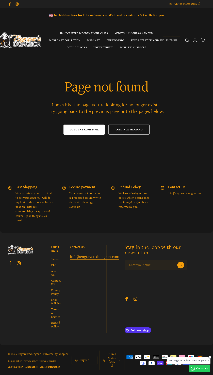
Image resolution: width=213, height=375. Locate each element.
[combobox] (187, 4)
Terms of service (48, 361)
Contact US (56, 283)
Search (55, 260)
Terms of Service (55, 313)
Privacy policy (31, 361)
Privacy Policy (55, 292)
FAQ (53, 265)
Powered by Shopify (55, 354)
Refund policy (15, 361)
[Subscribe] (180, 265)
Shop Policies (56, 302)
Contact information (50, 367)
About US (55, 273)
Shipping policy (15, 367)
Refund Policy (55, 325)
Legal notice (31, 367)
